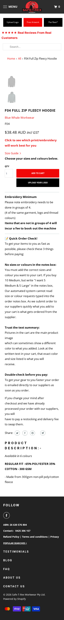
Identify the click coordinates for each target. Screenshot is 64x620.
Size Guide (12, 153)
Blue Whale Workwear (19, 118)
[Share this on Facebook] (24, 433)
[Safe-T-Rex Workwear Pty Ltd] (32, 7)
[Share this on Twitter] (17, 433)
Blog (7, 560)
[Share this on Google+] (37, 433)
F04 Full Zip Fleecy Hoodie (30, 110)
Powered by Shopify (14, 598)
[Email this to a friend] (42, 433)
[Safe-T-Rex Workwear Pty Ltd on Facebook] (7, 515)
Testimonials (16, 551)
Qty (7, 166)
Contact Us (14, 586)
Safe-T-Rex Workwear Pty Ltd (28, 594)
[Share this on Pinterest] (32, 433)
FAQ (6, 569)
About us (12, 577)
